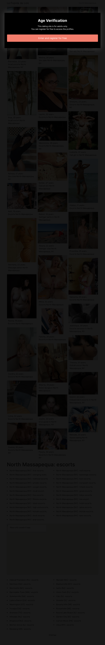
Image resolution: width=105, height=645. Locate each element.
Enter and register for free (52, 38)
